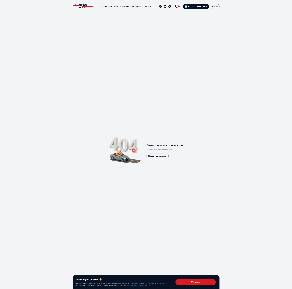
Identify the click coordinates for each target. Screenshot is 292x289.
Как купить (113, 6)
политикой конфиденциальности (137, 285)
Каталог (104, 6)
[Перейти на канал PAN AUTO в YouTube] (160, 6)
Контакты (147, 6)
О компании (125, 6)
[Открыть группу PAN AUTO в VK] (169, 6)
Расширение (136, 6)
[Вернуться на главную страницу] (83, 6)
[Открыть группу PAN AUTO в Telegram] (165, 6)
